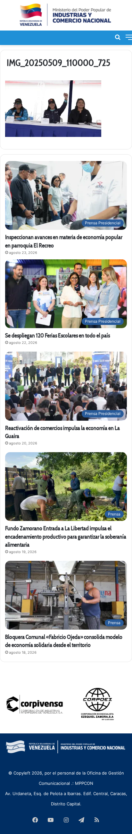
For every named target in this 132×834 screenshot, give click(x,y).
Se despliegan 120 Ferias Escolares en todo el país (57, 335)
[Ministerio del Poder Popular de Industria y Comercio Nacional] (66, 15)
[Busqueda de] (117, 37)
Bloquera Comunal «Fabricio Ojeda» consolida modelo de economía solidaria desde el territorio (63, 641)
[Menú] (129, 37)
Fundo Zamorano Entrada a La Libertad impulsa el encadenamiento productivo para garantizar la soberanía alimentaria (65, 536)
